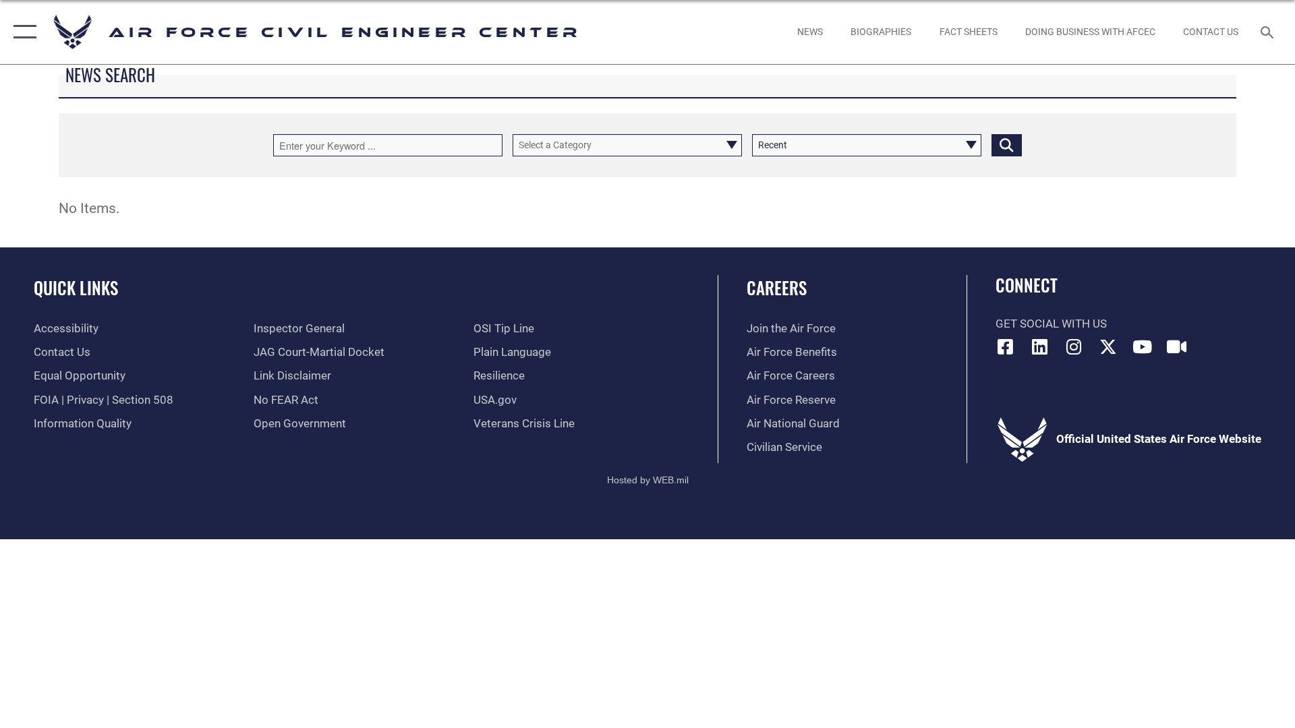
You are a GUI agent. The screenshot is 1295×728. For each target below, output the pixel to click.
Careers (777, 287)
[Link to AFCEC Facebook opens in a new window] (1006, 346)
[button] (22, 32)
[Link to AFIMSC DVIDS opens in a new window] (1176, 346)
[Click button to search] (1006, 145)
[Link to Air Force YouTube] (1142, 346)
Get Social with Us (1051, 323)
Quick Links (76, 287)
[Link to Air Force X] (1108, 346)
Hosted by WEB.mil (648, 480)
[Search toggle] (1268, 32)
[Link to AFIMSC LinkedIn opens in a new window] (1039, 346)
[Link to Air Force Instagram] (1074, 346)
